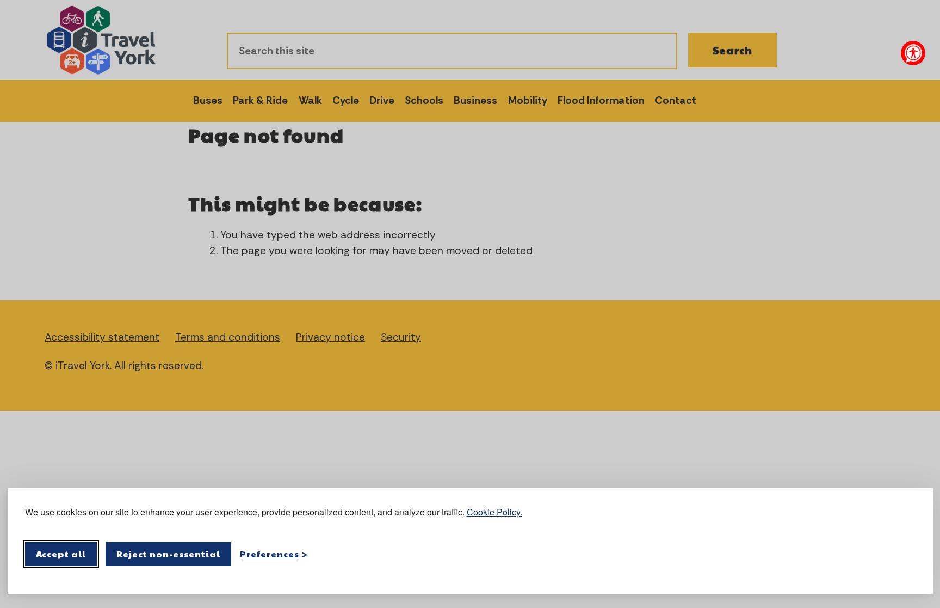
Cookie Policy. (494, 512)
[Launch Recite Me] (913, 53)
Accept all (61, 554)
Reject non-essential (168, 554)
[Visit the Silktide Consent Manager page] (909, 554)
